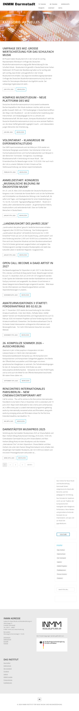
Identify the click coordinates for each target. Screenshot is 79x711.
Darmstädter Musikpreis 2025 (24, 429)
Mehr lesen (21, 89)
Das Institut (61, 550)
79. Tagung (42, 4)
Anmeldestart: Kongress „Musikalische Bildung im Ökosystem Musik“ (21, 183)
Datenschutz (61, 554)
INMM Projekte (62, 566)
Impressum (7, 637)
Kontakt (51, 8)
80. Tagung (53, 4)
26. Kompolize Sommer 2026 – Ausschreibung (23, 344)
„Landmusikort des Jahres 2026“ (25, 223)
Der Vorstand (61, 558)
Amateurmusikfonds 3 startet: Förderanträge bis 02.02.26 (25, 304)
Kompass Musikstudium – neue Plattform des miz (24, 99)
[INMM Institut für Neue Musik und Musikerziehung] (19, 5)
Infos (60, 8)
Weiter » (29, 465)
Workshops (65, 4)
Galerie (59, 562)
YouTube (63, 534)
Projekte (41, 8)
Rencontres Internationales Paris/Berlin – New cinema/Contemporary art (24, 392)
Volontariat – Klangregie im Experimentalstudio (23, 141)
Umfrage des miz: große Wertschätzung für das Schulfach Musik (28, 52)
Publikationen (61, 570)
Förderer (60, 578)
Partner (6, 643)
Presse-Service (62, 574)
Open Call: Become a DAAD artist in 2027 (28, 264)
